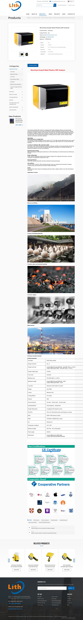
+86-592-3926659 (14, 603)
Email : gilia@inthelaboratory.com (58, 1)
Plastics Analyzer (45, 520)
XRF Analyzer (36, 520)
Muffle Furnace (41, 598)
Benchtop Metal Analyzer (44, 522)
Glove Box (11, 91)
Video (63, 14)
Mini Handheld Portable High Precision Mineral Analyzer (50, 566)
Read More (16, 569)
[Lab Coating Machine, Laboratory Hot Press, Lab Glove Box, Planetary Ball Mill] (15, 6)
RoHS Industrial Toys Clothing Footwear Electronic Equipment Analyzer (33, 566)
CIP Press (12, 76)
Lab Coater (54, 598)
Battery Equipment (13, 107)
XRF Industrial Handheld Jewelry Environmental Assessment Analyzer (66, 566)
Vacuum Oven (55, 596)
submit (70, 588)
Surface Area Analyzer (56, 600)
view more (18, 124)
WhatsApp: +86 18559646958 (42, 1)
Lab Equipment (12, 109)
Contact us (71, 14)
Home (27, 14)
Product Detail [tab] (33, 65)
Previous (9, 560)
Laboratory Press (36, 17)
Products (42, 14)
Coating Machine (13, 97)
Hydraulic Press (13, 74)
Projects (57, 14)
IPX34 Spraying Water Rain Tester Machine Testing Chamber (19, 121)
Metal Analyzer (54, 520)
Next (74, 560)
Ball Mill (11, 100)
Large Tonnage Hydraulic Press (16, 88)
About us (34, 14)
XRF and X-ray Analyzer (15, 84)
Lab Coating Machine (62, 5)
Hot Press (12, 71)
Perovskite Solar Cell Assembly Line (14, 103)
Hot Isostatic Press (14, 79)
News (50, 14)
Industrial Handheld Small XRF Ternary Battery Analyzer (16, 566)
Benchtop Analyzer (33, 522)
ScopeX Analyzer (63, 520)
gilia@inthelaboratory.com (15, 608)
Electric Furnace (71, 5)
